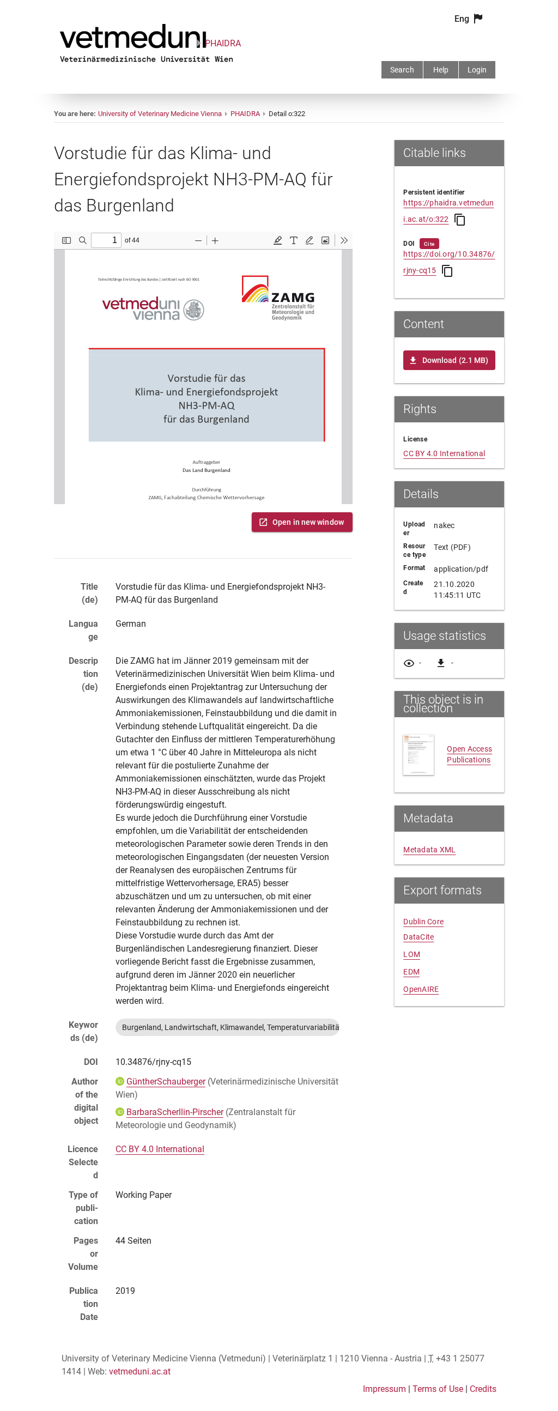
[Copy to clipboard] (460, 220)
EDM (411, 971)
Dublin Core (423, 921)
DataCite (418, 936)
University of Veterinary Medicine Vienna (160, 114)
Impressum (384, 1389)
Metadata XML (429, 849)
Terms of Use (438, 1389)
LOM (411, 954)
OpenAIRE (421, 989)
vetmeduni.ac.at (140, 1371)
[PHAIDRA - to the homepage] (146, 64)
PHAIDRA (223, 43)
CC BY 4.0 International (160, 1149)
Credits (483, 1389)
